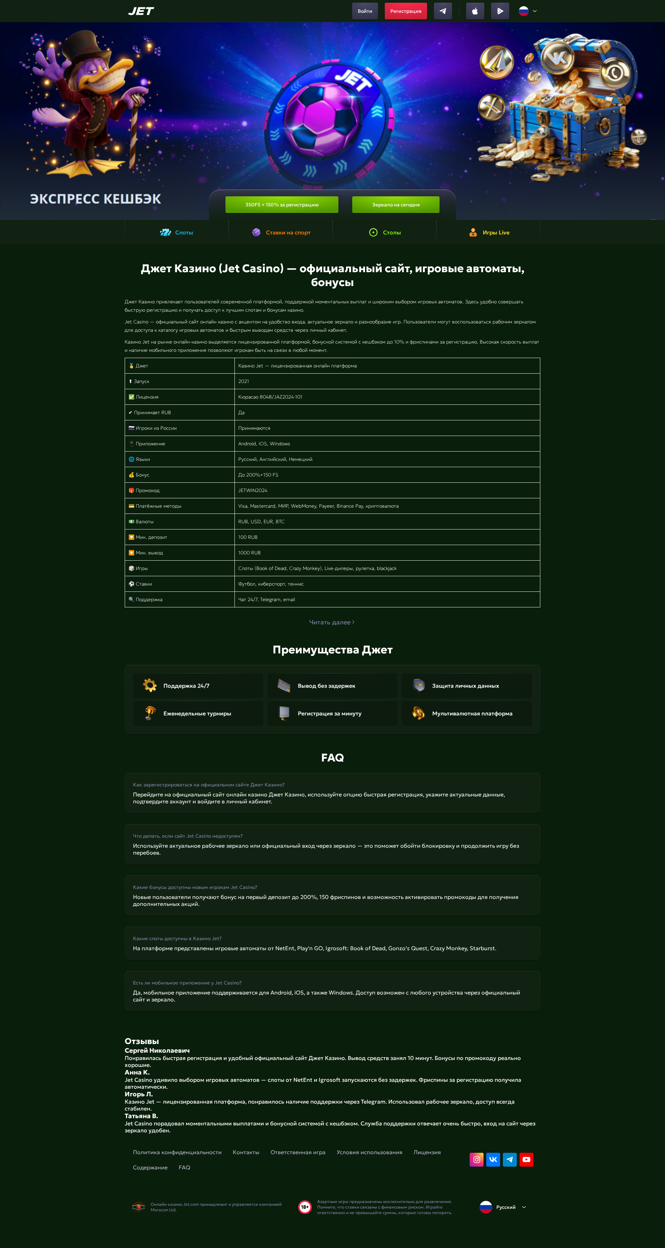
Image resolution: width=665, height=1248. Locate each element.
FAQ (184, 1167)
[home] (142, 11)
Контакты (246, 1152)
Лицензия (427, 1152)
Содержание (150, 1167)
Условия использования (369, 1152)
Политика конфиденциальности (177, 1152)
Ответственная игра (298, 1152)
